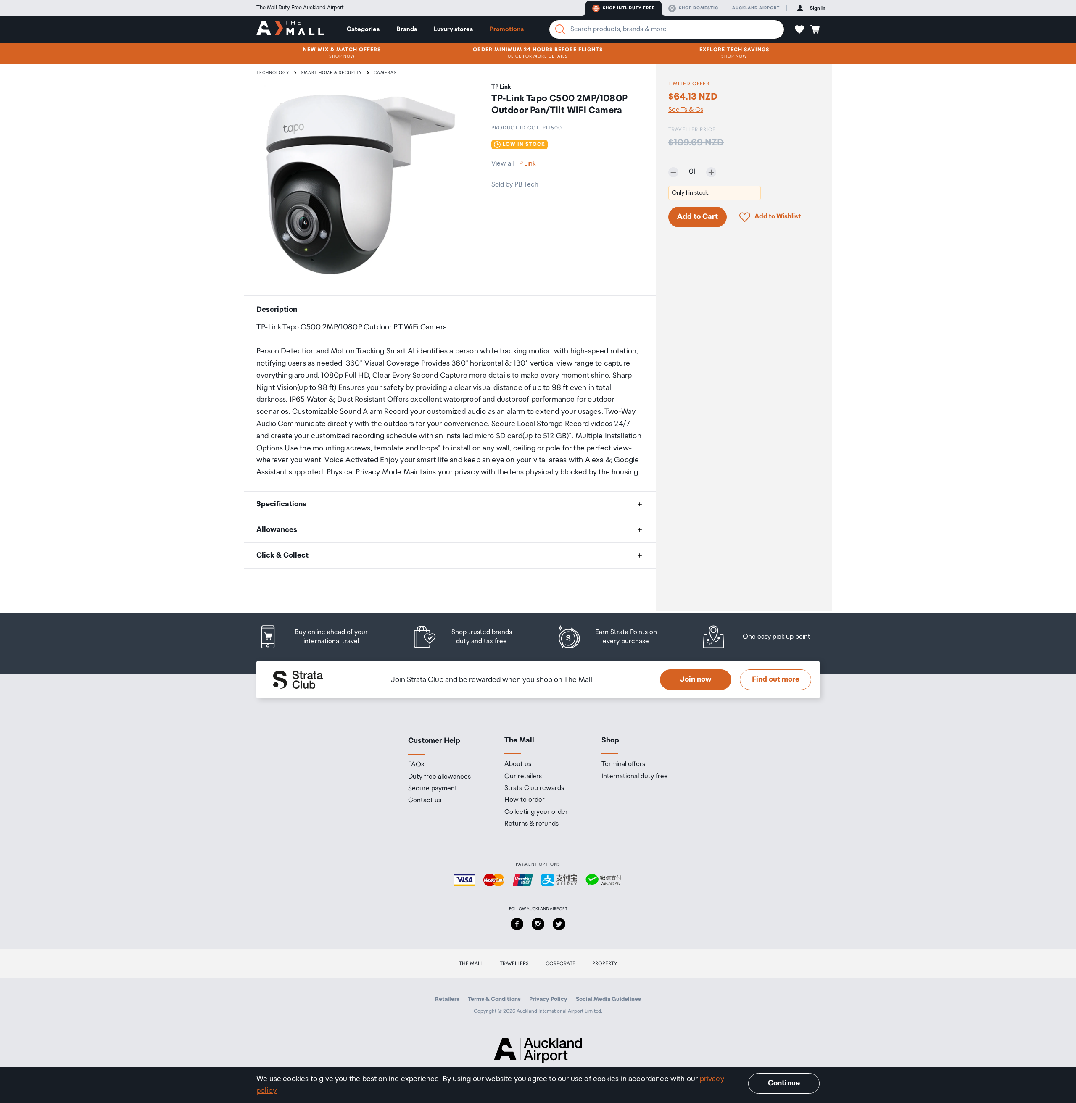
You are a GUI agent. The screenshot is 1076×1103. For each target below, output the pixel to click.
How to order (524, 800)
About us (517, 764)
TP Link (525, 164)
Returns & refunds (531, 824)
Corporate (560, 963)
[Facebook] (517, 924)
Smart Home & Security (331, 72)
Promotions (507, 29)
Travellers (514, 963)
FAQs (416, 765)
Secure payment (432, 788)
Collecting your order (536, 812)
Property (604, 963)
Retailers (447, 999)
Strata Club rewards (534, 788)
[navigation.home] (290, 29)
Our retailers (523, 776)
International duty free (634, 776)
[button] (799, 29)
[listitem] (321, 637)
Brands (406, 29)
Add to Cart (697, 217)
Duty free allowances (439, 777)
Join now (696, 679)
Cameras (385, 72)
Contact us (424, 800)
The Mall (471, 963)
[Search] (560, 29)
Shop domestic (698, 8)
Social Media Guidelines (608, 999)
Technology (272, 72)
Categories (363, 29)
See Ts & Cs (685, 110)
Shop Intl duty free (629, 8)
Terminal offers (623, 764)
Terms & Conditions (494, 999)
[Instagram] (538, 924)
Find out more (775, 679)
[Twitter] (559, 924)
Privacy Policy (548, 999)
